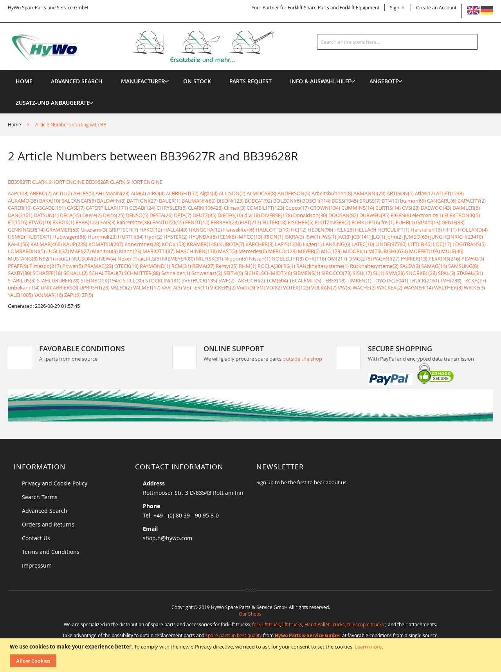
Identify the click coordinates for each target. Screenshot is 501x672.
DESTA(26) (161, 215)
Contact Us (36, 538)
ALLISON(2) (232, 193)
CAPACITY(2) (472, 200)
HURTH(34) (131, 236)
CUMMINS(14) (357, 207)
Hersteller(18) (426, 229)
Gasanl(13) (428, 222)
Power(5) (72, 266)
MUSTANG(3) (23, 258)
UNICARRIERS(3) (59, 287)
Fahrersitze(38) (134, 222)
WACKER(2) (389, 287)
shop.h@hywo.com (167, 538)
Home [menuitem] (24, 81)
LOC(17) (442, 244)
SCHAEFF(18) (47, 273)
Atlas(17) (425, 193)
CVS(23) (411, 207)
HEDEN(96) (320, 229)
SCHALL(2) (75, 273)
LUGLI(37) (57, 251)
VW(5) (344, 287)
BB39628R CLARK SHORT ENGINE (124, 181)
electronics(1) (427, 215)
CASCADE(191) (49, 207)
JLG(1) (378, 236)
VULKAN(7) (324, 287)
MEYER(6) (309, 251)
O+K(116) (315, 258)
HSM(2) (16, 236)
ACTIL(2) (62, 193)
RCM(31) (181, 266)
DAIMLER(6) (466, 207)
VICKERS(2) (223, 287)
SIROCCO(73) (336, 273)
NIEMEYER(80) (178, 258)
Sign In (397, 7)
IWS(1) (328, 236)
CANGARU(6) (441, 200)
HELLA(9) (365, 229)
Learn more (368, 646)
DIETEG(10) (230, 215)
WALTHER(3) (448, 287)
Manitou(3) (105, 251)
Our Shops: (251, 614)
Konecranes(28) (142, 244)
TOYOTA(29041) (390, 280)
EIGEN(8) (401, 215)
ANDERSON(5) (294, 193)
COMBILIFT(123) (265, 207)
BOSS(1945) (345, 200)
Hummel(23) (102, 236)
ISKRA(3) (294, 236)
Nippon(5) (236, 258)
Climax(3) (234, 207)
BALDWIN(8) (111, 200)
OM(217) (337, 258)
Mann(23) (130, 251)
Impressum (37, 565)
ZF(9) (87, 294)
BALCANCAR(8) (78, 200)
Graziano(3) (94, 229)
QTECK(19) (126, 266)
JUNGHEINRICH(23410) (456, 236)
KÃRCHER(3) (259, 244)
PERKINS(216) (444, 258)
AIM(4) (138, 193)
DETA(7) (182, 215)
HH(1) (450, 229)
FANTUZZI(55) (168, 222)
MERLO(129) (282, 251)
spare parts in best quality (233, 635)
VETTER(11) (196, 287)
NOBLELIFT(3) (288, 258)
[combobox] (397, 42)
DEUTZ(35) (204, 215)
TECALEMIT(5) (305, 280)
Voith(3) (246, 287)
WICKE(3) (474, 287)
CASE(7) (76, 207)
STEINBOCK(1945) (101, 280)
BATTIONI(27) (142, 200)
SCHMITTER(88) (142, 273)
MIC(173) (331, 251)
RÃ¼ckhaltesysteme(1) (322, 266)
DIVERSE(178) (276, 215)
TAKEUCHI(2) (250, 280)
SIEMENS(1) (306, 273)
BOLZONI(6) (287, 200)
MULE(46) (452, 251)
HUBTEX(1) (38, 236)
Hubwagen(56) (69, 236)
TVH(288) (450, 280)
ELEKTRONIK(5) (462, 215)
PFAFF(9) (18, 266)
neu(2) (62, 258)
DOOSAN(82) (343, 215)
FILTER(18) (274, 222)
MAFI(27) (80, 251)
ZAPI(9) (72, 294)
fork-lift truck (266, 624)
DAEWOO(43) (436, 207)
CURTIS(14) (388, 207)
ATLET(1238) (450, 193)
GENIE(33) (453, 222)
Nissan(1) (259, 258)
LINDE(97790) (391, 244)
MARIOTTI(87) (158, 251)
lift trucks (292, 624)
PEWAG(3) (472, 258)
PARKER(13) (414, 258)
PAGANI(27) (386, 258)
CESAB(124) (142, 207)
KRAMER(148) (202, 244)
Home (15, 124)
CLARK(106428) (205, 207)
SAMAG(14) (434, 266)
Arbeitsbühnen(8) (332, 193)
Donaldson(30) (310, 215)
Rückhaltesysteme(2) (374, 266)
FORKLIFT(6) (365, 222)
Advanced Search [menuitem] (77, 81)
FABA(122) (87, 222)
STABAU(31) (469, 273)
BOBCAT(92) (258, 200)
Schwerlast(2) (206, 273)
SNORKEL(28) (421, 273)
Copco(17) (297, 207)
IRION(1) (273, 236)
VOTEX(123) (296, 287)
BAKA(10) (49, 200)
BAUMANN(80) (199, 200)
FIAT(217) (250, 222)
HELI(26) (344, 229)
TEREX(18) (334, 280)
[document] (251, 655)
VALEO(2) (121, 287)
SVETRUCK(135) (199, 280)
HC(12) (298, 229)
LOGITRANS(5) (469, 244)
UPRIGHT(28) (94, 287)
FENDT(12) (197, 222)
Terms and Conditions (50, 551)
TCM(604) (277, 280)
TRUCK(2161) (424, 280)
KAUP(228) (75, 244)
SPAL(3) (446, 273)
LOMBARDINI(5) (26, 251)
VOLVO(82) (269, 287)
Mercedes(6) (252, 251)
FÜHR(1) (405, 222)
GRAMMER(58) (62, 229)
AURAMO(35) (23, 200)
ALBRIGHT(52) (182, 193)
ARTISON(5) (400, 193)
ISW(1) (312, 236)
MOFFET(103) (424, 251)
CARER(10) (20, 207)
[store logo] (153, 47)
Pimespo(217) (45, 266)
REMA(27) (203, 266)
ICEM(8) (227, 236)
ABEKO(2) (41, 193)
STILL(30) (133, 280)
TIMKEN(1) (359, 280)
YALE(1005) (20, 294)
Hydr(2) (153, 236)
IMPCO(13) (249, 236)
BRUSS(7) (369, 200)
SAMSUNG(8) (463, 266)
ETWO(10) (40, 222)
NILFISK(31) (209, 258)
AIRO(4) (156, 193)
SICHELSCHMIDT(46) (268, 273)
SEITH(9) (233, 273)
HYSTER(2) (175, 236)
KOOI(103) (174, 244)
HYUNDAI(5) (203, 236)
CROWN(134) (325, 207)
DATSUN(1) (46, 215)
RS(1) (289, 266)
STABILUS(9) (22, 280)
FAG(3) (107, 222)
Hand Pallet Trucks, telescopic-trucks (344, 624)
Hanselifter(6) (238, 229)
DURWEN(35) (374, 215)
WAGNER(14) (418, 287)
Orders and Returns (48, 524)
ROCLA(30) (270, 266)
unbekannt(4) (24, 287)
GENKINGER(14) (26, 229)
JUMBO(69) (416, 236)
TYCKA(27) (474, 280)
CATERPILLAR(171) (107, 207)
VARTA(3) (172, 287)
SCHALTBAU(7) (106, 273)
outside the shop (302, 358)
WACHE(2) (364, 287)
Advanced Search (44, 510)
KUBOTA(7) (231, 244)
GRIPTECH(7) (123, 229)
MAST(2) (227, 251)
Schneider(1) (175, 273)
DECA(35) (70, 215)
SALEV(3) (410, 266)
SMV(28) (395, 273)
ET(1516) (17, 222)
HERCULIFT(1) (393, 229)
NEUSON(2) (84, 258)
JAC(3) (344, 236)
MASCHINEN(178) (196, 251)
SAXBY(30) (19, 273)
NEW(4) (107, 258)
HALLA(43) (175, 229)
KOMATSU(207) (105, 244)
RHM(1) (247, 266)
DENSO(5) (137, 215)
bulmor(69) (413, 200)
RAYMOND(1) (155, 266)
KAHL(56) (18, 244)
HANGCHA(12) (205, 229)
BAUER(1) (169, 200)
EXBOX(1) (63, 222)
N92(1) (46, 258)
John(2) (394, 236)
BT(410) (390, 200)
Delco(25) (113, 215)
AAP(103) (18, 193)
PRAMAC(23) (98, 266)
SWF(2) (226, 280)
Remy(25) (227, 266)
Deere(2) (92, 215)
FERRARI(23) (225, 222)
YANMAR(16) (48, 294)
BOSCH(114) (316, 200)
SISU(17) (362, 273)
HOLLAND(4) (473, 229)
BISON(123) (230, 200)
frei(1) (388, 222)
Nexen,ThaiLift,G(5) (139, 258)
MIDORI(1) (355, 251)
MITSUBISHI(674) (388, 251)
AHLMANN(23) (113, 193)
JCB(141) (361, 236)
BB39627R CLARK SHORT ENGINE (46, 181)
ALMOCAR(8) (261, 193)
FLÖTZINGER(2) (332, 222)
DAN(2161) (20, 215)
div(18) (252, 215)
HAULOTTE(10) (273, 229)
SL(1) (378, 273)
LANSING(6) (336, 244)
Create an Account (436, 7)
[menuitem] (143, 81)
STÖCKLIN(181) (162, 280)
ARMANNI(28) (369, 193)
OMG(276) (360, 258)
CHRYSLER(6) (172, 207)
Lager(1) (312, 244)
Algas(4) (209, 193)
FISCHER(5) (301, 222)
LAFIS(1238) (288, 244)
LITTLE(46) (420, 244)
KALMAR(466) (46, 244)
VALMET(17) (146, 287)
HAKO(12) (150, 229)
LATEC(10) (362, 244)
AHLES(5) (83, 193)
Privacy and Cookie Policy (54, 483)
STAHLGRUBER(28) (58, 280)
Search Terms (40, 497)
